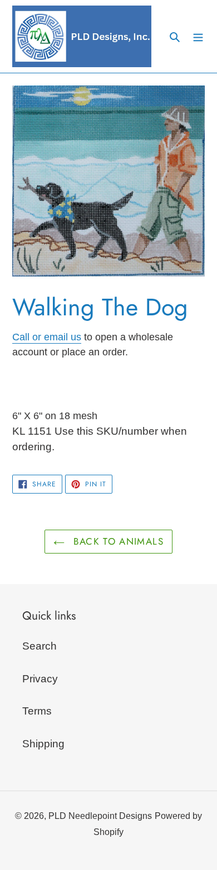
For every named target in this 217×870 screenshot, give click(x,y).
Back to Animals (117, 541)
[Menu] (198, 36)
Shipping (43, 744)
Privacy (40, 679)
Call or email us (46, 337)
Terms (37, 711)
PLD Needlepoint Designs (100, 816)
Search (39, 646)
